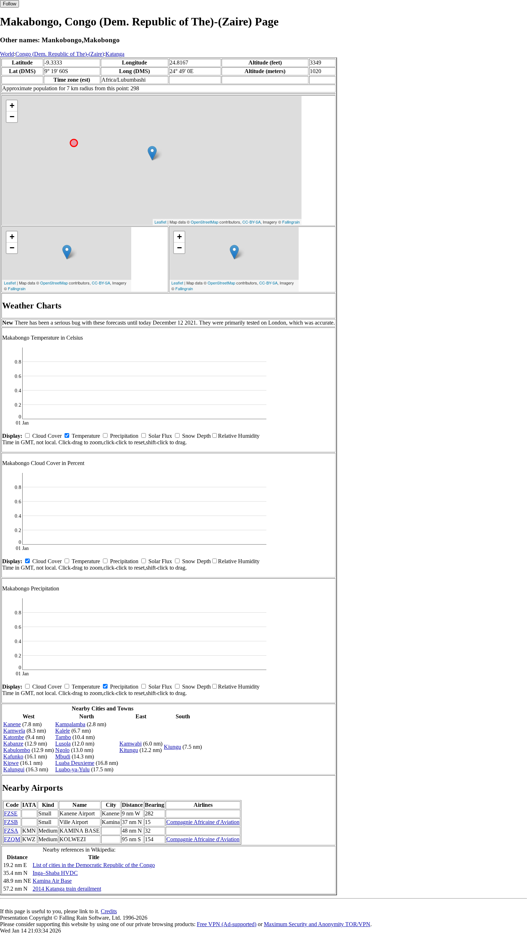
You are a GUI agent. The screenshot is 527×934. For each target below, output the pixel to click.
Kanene (12, 724)
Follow (9, 3)
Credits (109, 911)
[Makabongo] (152, 153)
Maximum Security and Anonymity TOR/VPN (317, 924)
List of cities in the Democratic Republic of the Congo (94, 865)
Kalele (62, 731)
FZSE (11, 813)
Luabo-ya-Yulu (72, 769)
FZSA (11, 831)
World (7, 54)
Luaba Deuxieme (74, 763)
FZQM (12, 839)
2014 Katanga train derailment (67, 889)
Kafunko (13, 756)
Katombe (13, 737)
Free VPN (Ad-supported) (226, 924)
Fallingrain (291, 222)
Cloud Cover (47, 436)
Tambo (63, 737)
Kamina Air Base (52, 881)
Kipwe (11, 763)
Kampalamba (70, 724)
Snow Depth (196, 436)
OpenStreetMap (204, 222)
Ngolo (62, 750)
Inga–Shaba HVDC (55, 873)
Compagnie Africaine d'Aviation (202, 822)
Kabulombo (16, 750)
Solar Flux (160, 436)
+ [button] (12, 105)
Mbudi (62, 756)
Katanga (114, 54)
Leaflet (160, 222)
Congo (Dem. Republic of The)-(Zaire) (59, 54)
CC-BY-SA (251, 222)
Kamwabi (130, 744)
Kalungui (13, 769)
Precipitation (124, 436)
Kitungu (128, 750)
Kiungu (172, 747)
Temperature (86, 436)
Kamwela (14, 731)
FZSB (11, 822)
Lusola (63, 744)
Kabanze (13, 744)
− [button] (12, 116)
